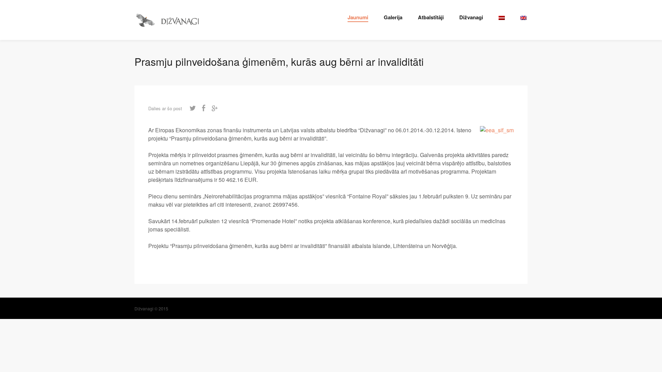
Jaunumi (358, 17)
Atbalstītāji (431, 17)
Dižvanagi (471, 17)
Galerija (393, 17)
